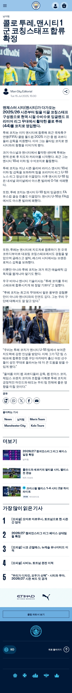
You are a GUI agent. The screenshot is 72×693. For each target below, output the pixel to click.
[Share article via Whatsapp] (13, 401)
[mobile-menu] (5, 6)
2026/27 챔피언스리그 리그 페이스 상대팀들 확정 (39, 535)
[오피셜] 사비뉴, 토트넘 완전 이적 (32, 562)
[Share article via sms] (6, 401)
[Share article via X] (21, 401)
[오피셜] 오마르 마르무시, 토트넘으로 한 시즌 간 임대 (40, 520)
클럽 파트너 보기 (36, 614)
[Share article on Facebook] (29, 401)
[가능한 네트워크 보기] (66, 91)
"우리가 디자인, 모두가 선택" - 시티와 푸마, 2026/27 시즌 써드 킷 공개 (38, 577)
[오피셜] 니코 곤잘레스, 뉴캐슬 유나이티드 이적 (40, 549)
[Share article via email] (37, 401)
